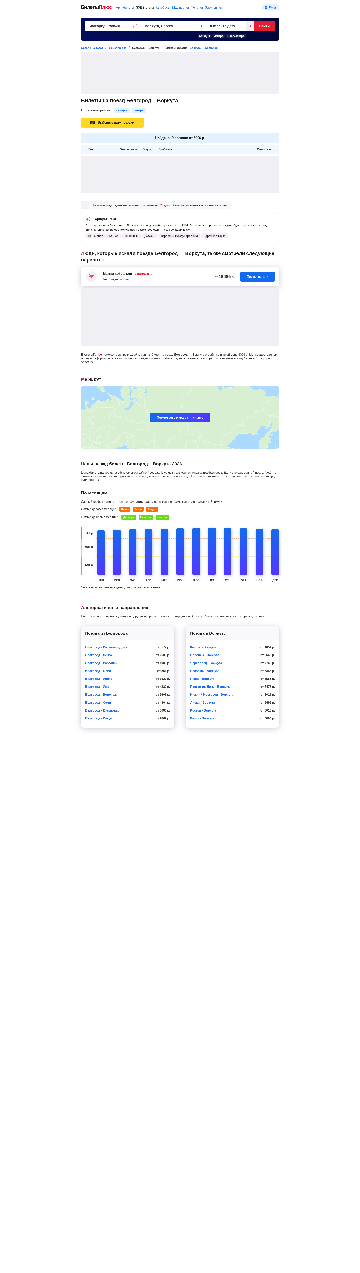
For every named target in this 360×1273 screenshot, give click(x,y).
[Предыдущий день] (201, 26)
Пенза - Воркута (202, 678)
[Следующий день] (250, 26)
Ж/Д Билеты (145, 7)
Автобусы (163, 7)
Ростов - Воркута (203, 710)
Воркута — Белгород (204, 47)
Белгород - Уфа (97, 686)
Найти (264, 26)
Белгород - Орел (98, 671)
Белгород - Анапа (98, 678)
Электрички (213, 7)
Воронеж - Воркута (204, 655)
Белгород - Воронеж (101, 694)
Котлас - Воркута (203, 647)
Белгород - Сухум (98, 718)
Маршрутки (180, 7)
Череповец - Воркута (206, 663)
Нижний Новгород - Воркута (211, 694)
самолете (144, 273)
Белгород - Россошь (101, 663)
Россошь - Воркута (204, 671)
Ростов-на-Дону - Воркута (210, 686)
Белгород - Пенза (98, 655)
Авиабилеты (125, 7)
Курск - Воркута (202, 718)
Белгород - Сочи (98, 702)
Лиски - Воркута (202, 702)
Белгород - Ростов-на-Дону (106, 647)
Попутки (197, 7)
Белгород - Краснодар (102, 710)
